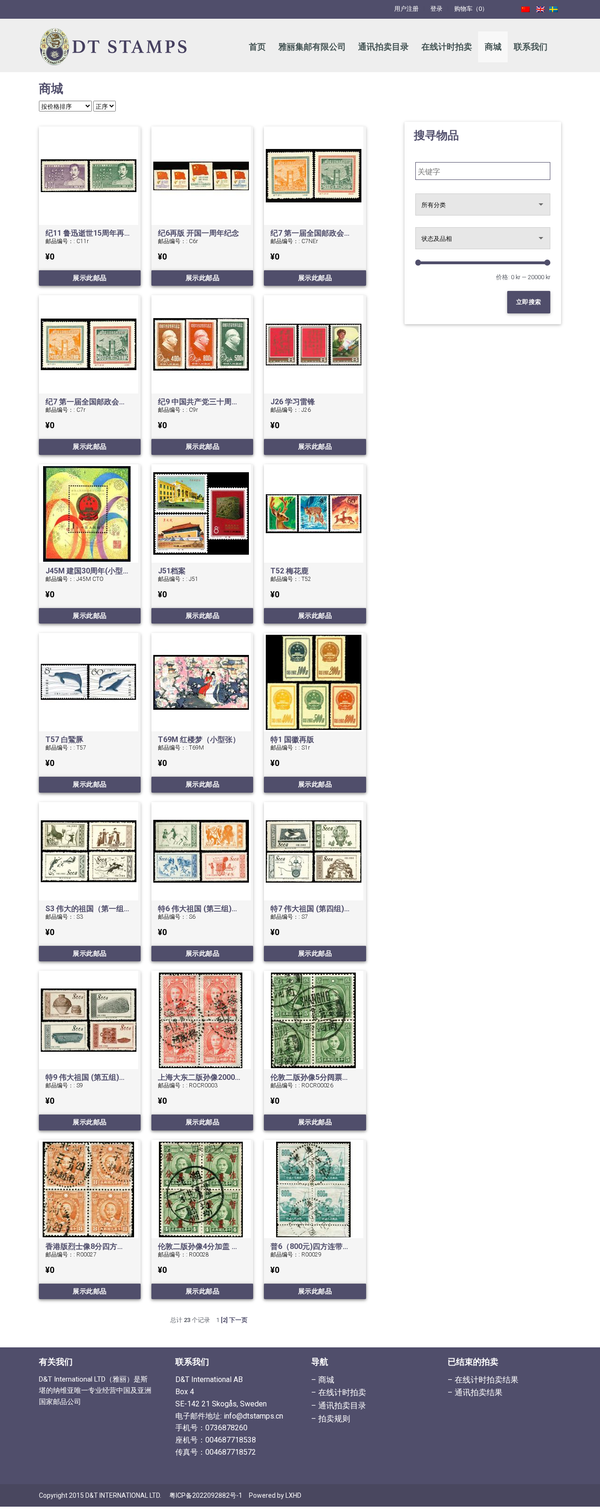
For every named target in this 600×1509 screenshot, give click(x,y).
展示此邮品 (90, 278)
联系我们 (531, 47)
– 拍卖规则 (330, 1418)
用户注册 (406, 8)
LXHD (293, 1495)
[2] (224, 1319)
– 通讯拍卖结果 (475, 1392)
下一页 (238, 1319)
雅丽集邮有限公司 (312, 47)
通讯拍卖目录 (383, 47)
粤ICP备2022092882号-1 (205, 1495)
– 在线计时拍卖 (338, 1392)
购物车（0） (471, 8)
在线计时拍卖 (446, 47)
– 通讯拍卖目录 (338, 1405)
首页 (257, 47)
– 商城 (322, 1379)
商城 (493, 47)
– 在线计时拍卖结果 (483, 1379)
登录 (436, 8)
